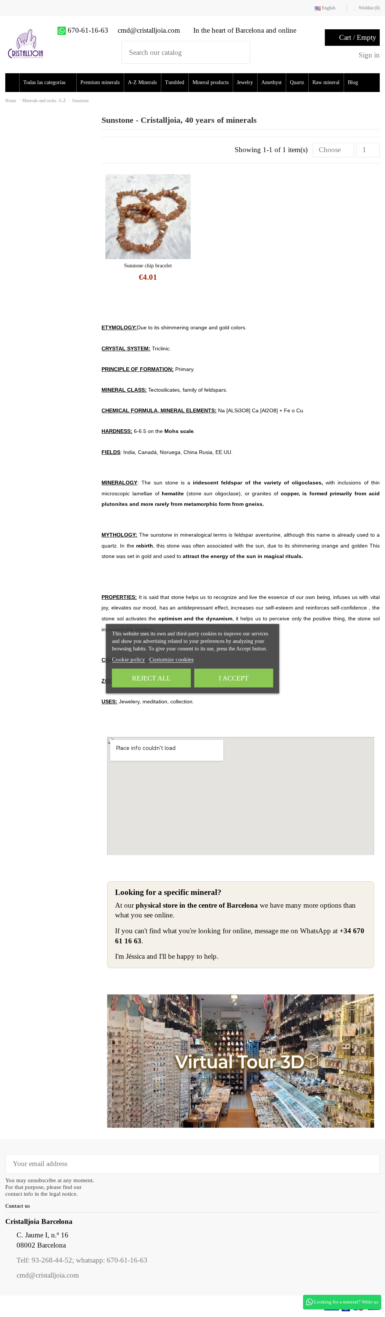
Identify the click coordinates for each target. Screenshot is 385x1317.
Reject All (151, 678)
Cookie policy (128, 659)
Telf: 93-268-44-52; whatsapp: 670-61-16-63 (82, 1260)
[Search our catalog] (239, 52)
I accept (234, 678)
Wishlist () (369, 8)
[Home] (13, 82)
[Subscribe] (368, 1164)
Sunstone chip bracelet (148, 266)
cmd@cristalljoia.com (48, 1275)
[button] (50, 82)
